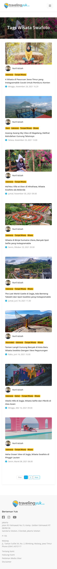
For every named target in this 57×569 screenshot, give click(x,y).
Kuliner (17, 396)
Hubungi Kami (8, 555)
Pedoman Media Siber (12, 558)
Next (36, 477)
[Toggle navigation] (50, 6)
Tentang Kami (8, 551)
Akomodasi (10, 342)
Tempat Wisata (20, 74)
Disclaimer (6, 561)
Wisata (35, 128)
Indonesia (9, 74)
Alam (8, 128)
